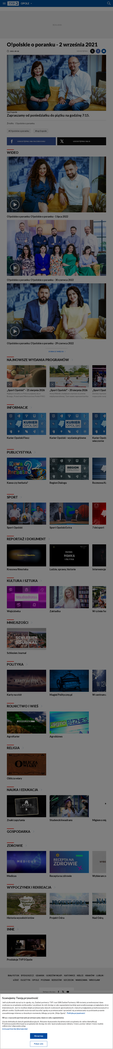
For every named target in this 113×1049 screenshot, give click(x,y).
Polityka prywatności (76, 1013)
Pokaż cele (38, 1044)
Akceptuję (38, 1036)
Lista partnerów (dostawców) (14, 1029)
